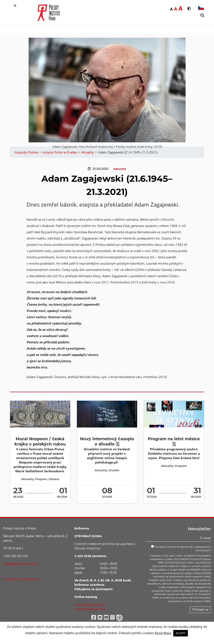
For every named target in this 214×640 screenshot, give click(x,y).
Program (41, 479)
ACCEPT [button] (180, 633)
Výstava (53, 479)
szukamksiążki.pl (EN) (90, 609)
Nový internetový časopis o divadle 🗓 (107, 441)
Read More (163, 633)
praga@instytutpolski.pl (20, 564)
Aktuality (119, 168)
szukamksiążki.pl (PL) (89, 605)
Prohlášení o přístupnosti (21, 579)
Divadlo (114, 470)
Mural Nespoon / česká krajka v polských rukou (40, 441)
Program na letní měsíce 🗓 (174, 441)
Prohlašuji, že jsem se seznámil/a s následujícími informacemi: (182, 548)
